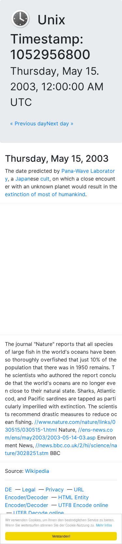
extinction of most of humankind (45, 194)
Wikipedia (37, 471)
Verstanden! (61, 536)
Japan (22, 178)
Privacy (55, 489)
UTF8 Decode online (38, 513)
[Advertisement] (61, 269)
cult (44, 178)
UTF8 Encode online (83, 505)
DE (8, 489)
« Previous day (28, 123)
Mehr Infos (104, 525)
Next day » (60, 123)
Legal (28, 489)
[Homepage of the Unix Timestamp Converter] (23, 20)
